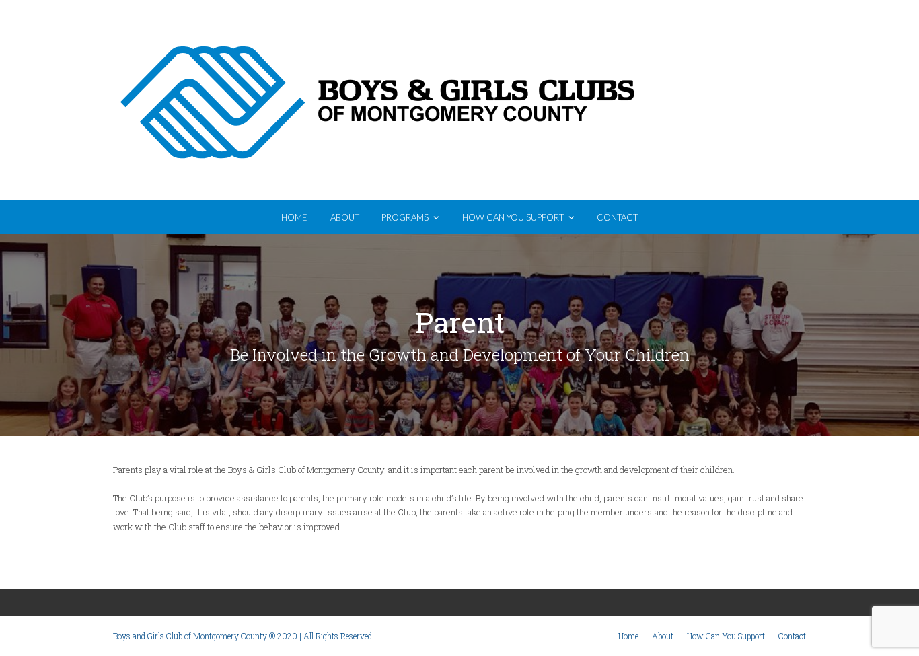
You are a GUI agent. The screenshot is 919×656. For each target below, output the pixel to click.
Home (628, 635)
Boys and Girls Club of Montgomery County (728, 101)
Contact (792, 635)
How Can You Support (726, 635)
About (662, 635)
